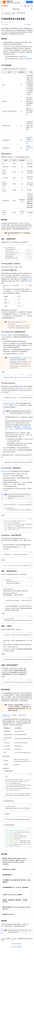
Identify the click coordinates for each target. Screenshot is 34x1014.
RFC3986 (29, 279)
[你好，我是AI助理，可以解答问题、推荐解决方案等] (25, 5)
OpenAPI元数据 (7, 335)
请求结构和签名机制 (21, 12)
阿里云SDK (7, 12)
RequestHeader (22, 388)
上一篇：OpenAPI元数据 (6, 939)
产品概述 (13, 12)
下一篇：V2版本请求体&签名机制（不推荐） (22, 939)
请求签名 (25, 56)
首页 (2, 13)
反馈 (19, 946)
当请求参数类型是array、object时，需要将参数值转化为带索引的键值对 (18, 428)
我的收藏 (29, 24)
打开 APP (29, 2)
